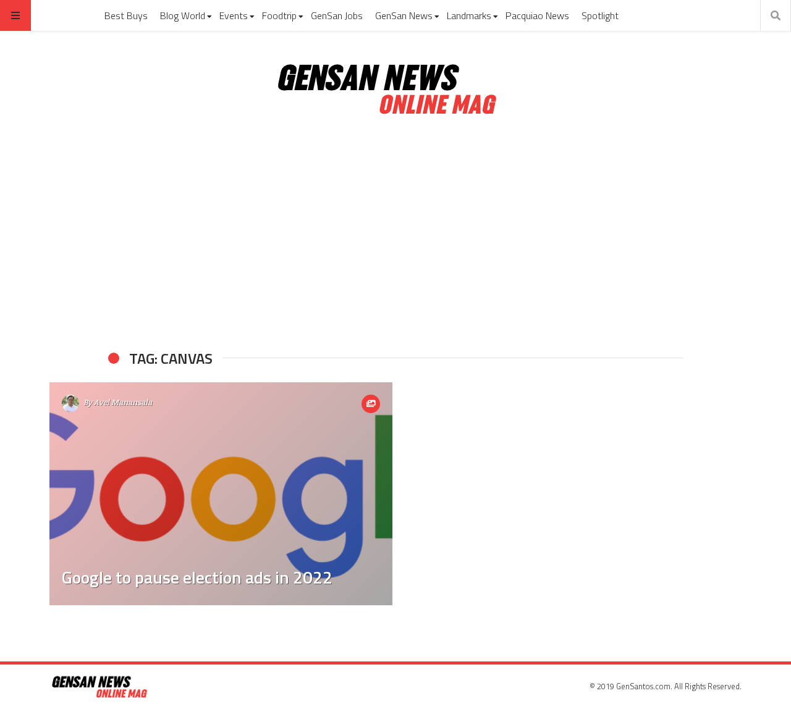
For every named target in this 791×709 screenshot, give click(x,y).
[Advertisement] (395, 233)
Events (233, 15)
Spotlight (600, 15)
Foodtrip (279, 15)
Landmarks (469, 15)
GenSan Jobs (337, 15)
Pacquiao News (537, 15)
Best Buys (126, 15)
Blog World (182, 15)
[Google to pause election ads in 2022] (220, 493)
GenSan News (404, 15)
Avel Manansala (123, 402)
